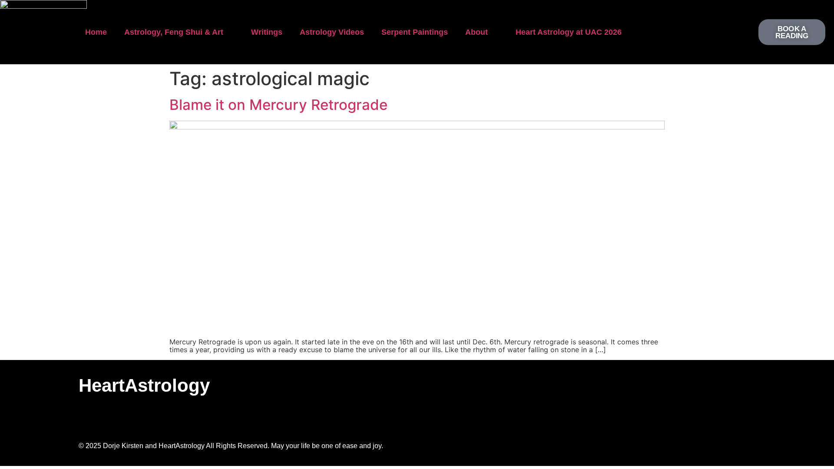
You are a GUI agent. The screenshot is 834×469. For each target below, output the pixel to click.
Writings (266, 32)
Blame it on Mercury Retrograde (278, 104)
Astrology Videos (332, 32)
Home (96, 32)
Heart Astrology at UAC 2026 (569, 32)
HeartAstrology (144, 385)
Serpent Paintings (414, 32)
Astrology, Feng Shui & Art (173, 32)
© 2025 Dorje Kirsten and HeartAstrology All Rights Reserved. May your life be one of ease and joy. (231, 445)
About (476, 32)
